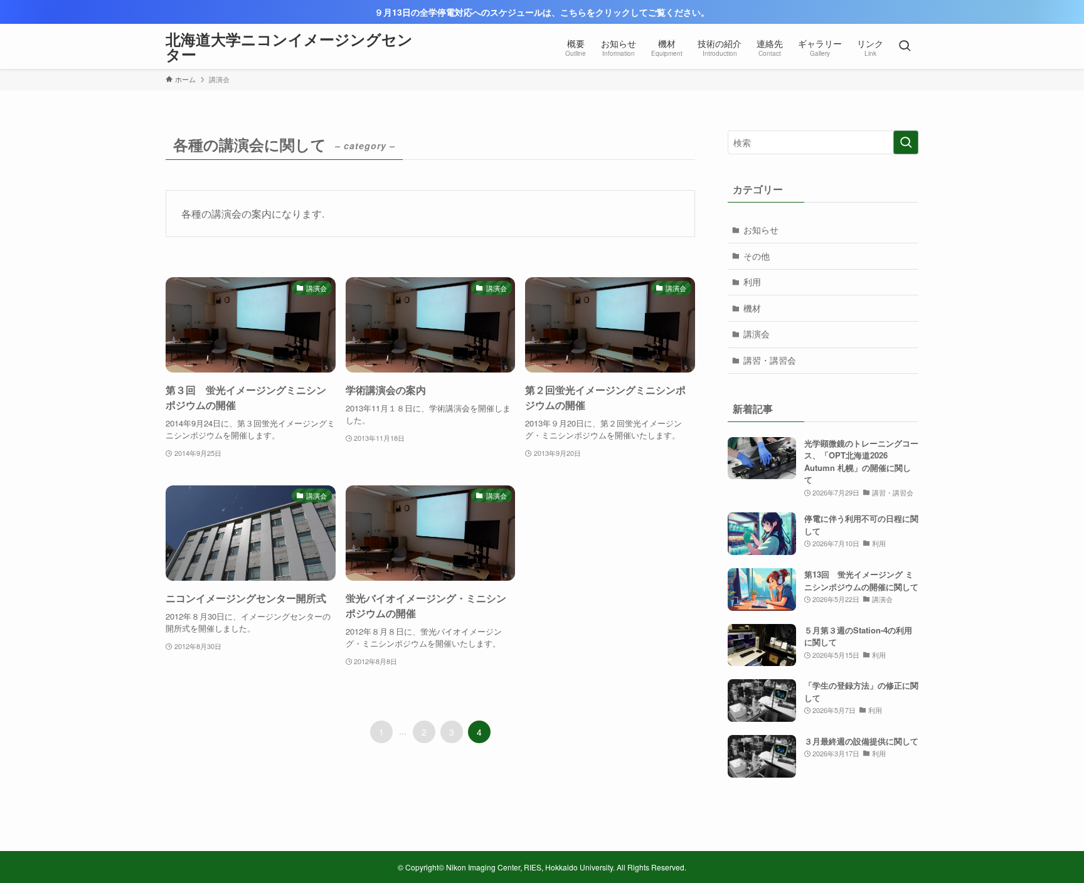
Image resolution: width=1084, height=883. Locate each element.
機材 (752, 308)
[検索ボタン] (904, 46)
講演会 (756, 333)
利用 (752, 281)
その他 (756, 256)
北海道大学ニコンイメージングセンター (289, 46)
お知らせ (760, 229)
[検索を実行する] (905, 142)
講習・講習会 (769, 360)
